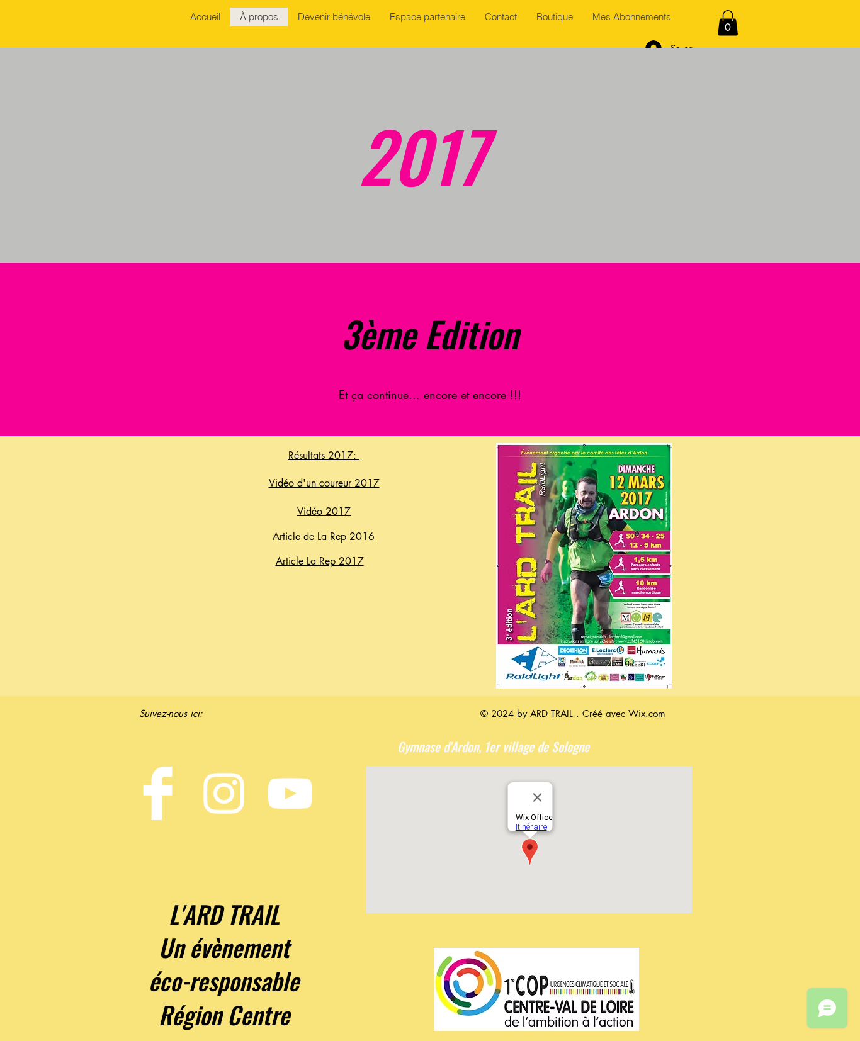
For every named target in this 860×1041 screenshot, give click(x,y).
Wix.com (646, 713)
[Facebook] (157, 793)
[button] (727, 23)
